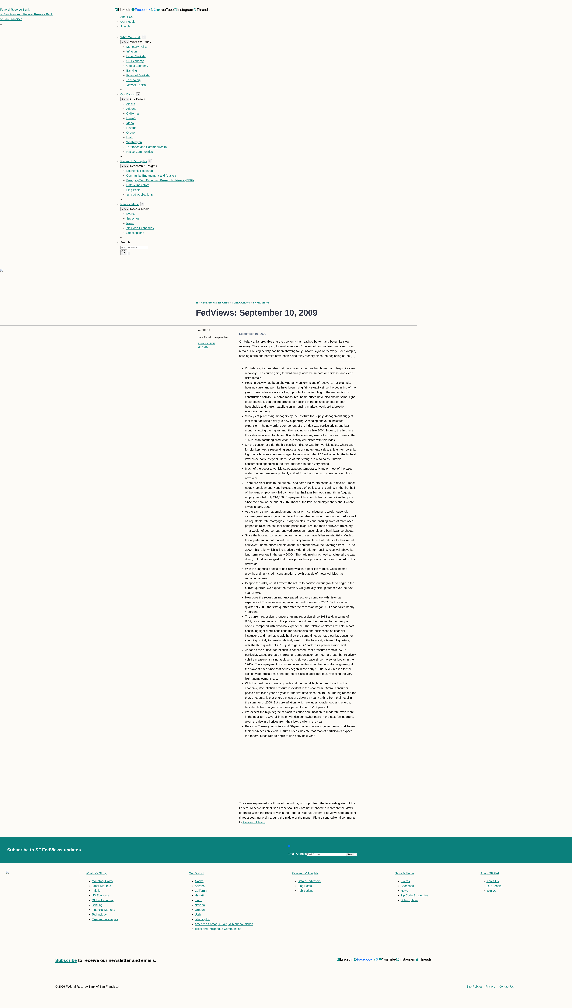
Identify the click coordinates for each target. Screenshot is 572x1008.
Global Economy (137, 65)
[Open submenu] (144, 37)
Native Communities (139, 151)
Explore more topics (105, 919)
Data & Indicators (137, 185)
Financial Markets (138, 75)
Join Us (125, 26)
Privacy (490, 986)
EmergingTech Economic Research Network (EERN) (160, 180)
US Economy (135, 61)
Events (130, 213)
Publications (241, 302)
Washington (134, 142)
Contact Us (506, 986)
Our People (127, 21)
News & (404, 873)
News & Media (129, 204)
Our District (127, 94)
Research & (305, 873)
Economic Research (139, 170)
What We (96, 873)
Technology (133, 80)
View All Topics (136, 84)
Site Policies (474, 986)
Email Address (297, 853)
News (130, 223)
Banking (131, 70)
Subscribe (66, 960)
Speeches (132, 218)
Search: (125, 242)
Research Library (254, 822)
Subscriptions (409, 900)
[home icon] (197, 302)
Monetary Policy (136, 46)
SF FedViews (261, 302)
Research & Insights (133, 161)
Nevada (131, 127)
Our (196, 873)
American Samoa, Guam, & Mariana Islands (224, 924)
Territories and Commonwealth (146, 147)
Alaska (130, 104)
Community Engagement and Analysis (151, 175)
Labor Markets (136, 56)
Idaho (130, 123)
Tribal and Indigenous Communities (218, 928)
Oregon (131, 132)
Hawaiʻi (131, 118)
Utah (129, 137)
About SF (490, 873)
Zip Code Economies (140, 228)
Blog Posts (133, 189)
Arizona (131, 108)
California (132, 113)
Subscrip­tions (135, 232)
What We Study (130, 37)
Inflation (131, 51)
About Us (126, 16)
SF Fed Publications (139, 194)
